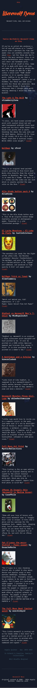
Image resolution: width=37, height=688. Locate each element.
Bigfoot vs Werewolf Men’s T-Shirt (18, 314)
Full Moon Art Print (13, 446)
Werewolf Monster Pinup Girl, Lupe (18, 397)
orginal (25, 659)
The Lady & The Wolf (13, 97)
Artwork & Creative (15, 653)
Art (11, 659)
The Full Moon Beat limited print (17, 609)
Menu (18, 2)
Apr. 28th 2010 (26, 650)
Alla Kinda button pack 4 (16, 191)
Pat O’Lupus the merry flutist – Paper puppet (15, 543)
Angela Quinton (11, 650)
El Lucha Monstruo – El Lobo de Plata (17, 231)
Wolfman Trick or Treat (15, 276)
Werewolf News (18, 677)
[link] (29, 141)
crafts (17, 659)
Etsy (9, 55)
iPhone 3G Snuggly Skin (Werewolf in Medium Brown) (17, 490)
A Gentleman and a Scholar (16, 357)
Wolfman (6, 148)
